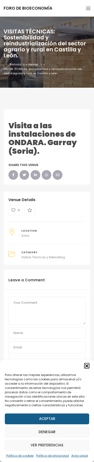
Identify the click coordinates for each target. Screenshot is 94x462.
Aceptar (47, 418)
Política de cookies (20, 456)
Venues (33, 64)
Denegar (47, 431)
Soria (25, 236)
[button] (86, 365)
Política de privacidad (52, 456)
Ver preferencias (47, 445)
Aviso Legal (79, 456)
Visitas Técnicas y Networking (43, 257)
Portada (15, 64)
